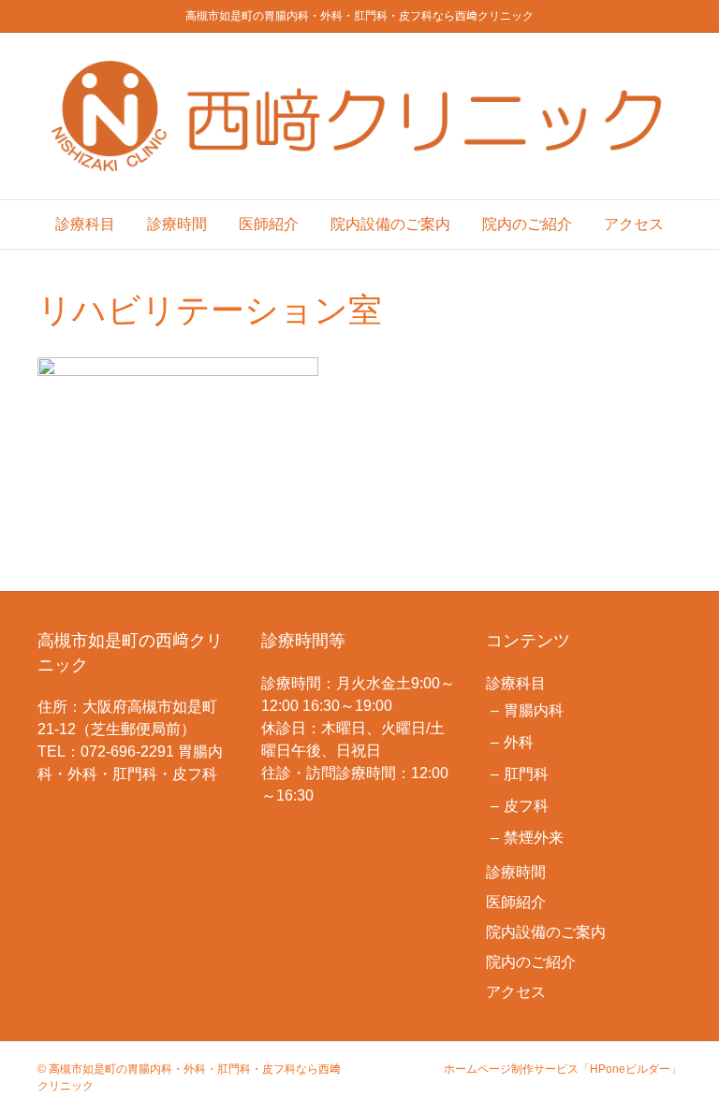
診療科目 (85, 224)
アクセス (634, 224)
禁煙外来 (534, 838)
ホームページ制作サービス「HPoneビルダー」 (563, 1069)
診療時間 (177, 224)
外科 (519, 742)
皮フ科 (526, 806)
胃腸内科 (534, 710)
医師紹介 (269, 224)
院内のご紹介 (527, 224)
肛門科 (526, 774)
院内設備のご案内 (390, 224)
